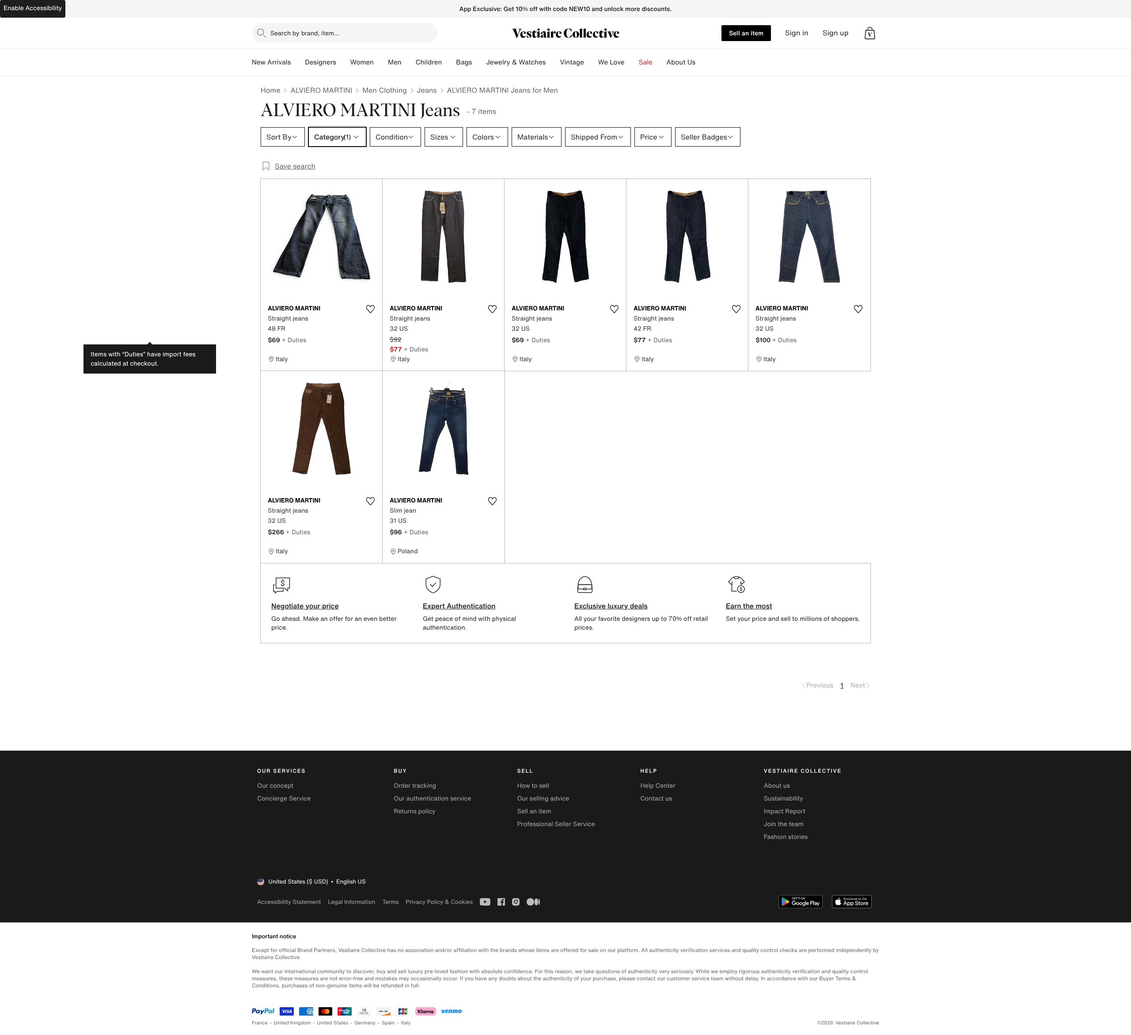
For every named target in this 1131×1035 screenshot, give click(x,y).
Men (395, 62)
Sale (646, 62)
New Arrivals (271, 62)
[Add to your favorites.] (370, 309)
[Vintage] (591, 62)
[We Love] (631, 62)
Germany (365, 1023)
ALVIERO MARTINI (321, 90)
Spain (388, 1023)
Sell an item (746, 33)
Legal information (351, 902)
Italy (406, 1023)
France (260, 1023)
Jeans (427, 90)
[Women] (380, 62)
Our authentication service (432, 798)
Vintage (572, 62)
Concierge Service (284, 798)
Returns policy (414, 811)
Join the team (784, 824)
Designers (320, 62)
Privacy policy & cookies (439, 902)
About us (777, 785)
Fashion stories (786, 837)
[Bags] (478, 62)
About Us (681, 62)
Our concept (275, 785)
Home (270, 90)
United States (333, 1023)
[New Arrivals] (297, 62)
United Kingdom (292, 1023)
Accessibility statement (289, 902)
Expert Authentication (459, 606)
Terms (390, 902)
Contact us (656, 798)
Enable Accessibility (33, 8)
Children (429, 62)
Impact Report (784, 811)
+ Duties (294, 339)
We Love (611, 62)
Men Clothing (384, 90)
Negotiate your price (305, 606)
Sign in (796, 33)
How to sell (533, 785)
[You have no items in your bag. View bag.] (870, 33)
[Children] (448, 62)
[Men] (408, 62)
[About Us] (702, 62)
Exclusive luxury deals (611, 606)
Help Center (658, 785)
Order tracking (415, 785)
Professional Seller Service (556, 824)
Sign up (836, 33)
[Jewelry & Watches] (552, 62)
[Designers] (343, 62)
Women (362, 62)
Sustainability (783, 798)
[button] (870, 33)
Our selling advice (543, 798)
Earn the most (749, 606)
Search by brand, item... (304, 33)
